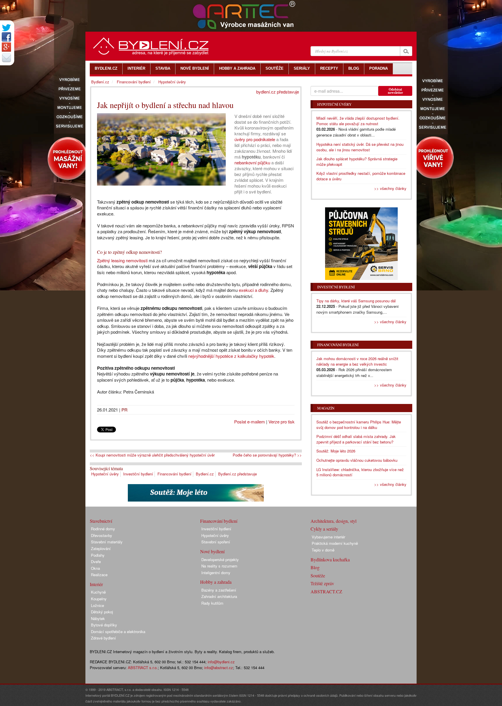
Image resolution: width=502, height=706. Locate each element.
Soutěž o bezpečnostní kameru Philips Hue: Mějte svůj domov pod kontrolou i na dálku (358, 424)
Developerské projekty (220, 559)
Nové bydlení (212, 551)
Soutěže (318, 575)
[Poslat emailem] (6, 57)
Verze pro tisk (281, 421)
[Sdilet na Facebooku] (6, 37)
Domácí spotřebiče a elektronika (118, 631)
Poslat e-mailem (249, 421)
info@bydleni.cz (221, 661)
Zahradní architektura (219, 596)
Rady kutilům (212, 603)
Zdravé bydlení (103, 638)
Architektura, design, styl (333, 521)
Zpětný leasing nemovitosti (122, 260)
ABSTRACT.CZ (326, 591)
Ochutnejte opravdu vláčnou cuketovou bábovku (356, 460)
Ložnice (97, 605)
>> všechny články (390, 188)
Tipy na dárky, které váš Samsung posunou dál (356, 300)
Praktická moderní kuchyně (335, 543)
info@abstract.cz (218, 667)
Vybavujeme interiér (328, 537)
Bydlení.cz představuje (237, 474)
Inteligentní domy (215, 572)
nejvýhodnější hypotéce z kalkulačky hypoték (231, 356)
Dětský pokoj (102, 612)
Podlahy (98, 555)
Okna (95, 568)
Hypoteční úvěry (105, 474)
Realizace (99, 574)
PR (124, 410)
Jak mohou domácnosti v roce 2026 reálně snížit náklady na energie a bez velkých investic (357, 361)
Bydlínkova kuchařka (330, 559)
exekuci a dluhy (253, 290)
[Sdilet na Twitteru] (6, 27)
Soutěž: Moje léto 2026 (335, 451)
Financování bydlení (174, 474)
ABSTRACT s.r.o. (143, 667)
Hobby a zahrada (216, 582)
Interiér (96, 584)
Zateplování (101, 548)
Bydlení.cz (205, 474)
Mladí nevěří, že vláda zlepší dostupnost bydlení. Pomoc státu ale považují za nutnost (357, 120)
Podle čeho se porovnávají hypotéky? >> (267, 455)
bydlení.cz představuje (277, 92)
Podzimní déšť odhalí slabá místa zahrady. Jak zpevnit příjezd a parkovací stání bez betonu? (356, 439)
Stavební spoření (215, 542)
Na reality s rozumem (219, 566)
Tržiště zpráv (322, 583)
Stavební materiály (107, 542)
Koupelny (99, 598)
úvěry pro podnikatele (254, 139)
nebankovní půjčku (252, 162)
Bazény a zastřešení (218, 590)
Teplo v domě (323, 550)
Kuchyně (98, 592)
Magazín (325, 408)
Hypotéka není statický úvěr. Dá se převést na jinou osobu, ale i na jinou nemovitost (360, 146)
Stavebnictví (101, 521)
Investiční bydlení (138, 474)
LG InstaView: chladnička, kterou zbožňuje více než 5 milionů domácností (360, 472)
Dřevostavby (101, 535)
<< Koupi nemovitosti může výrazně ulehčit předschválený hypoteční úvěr (152, 455)
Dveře (96, 561)
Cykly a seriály (324, 529)
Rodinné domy (103, 528)
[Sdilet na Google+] (6, 47)
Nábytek (98, 618)
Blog (315, 567)
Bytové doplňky (104, 625)
